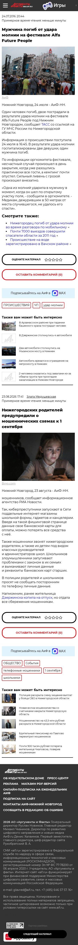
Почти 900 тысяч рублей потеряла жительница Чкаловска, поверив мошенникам (40, 749)
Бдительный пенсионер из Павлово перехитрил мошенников (41, 735)
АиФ (5, 97)
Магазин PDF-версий (39, 784)
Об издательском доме (23, 778)
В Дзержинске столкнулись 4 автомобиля (45, 335)
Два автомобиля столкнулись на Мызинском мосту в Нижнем (39, 350)
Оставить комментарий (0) (39, 274)
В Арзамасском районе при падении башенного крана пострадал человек (42, 324)
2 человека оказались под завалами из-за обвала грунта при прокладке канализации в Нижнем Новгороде (45, 376)
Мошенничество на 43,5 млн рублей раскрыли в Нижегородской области (42, 722)
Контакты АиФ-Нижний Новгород (32, 804)
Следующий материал (37, 934)
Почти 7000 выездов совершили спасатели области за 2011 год (35, 233)
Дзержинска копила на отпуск (27, 597)
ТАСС (45, 124)
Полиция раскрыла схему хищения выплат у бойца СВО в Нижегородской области (45, 697)
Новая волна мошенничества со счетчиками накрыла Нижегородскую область (42, 711)
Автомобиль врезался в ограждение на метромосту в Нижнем (43, 362)
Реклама (10, 784)
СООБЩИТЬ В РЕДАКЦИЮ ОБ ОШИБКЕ (33, 810)
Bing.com (9, 483)
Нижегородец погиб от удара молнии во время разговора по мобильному (39, 225)
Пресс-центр (57, 778)
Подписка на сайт (19, 799)
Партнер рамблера (37, 925)
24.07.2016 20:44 (13, 16)
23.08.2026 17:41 (12, 396)
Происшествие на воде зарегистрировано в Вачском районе (37, 242)
